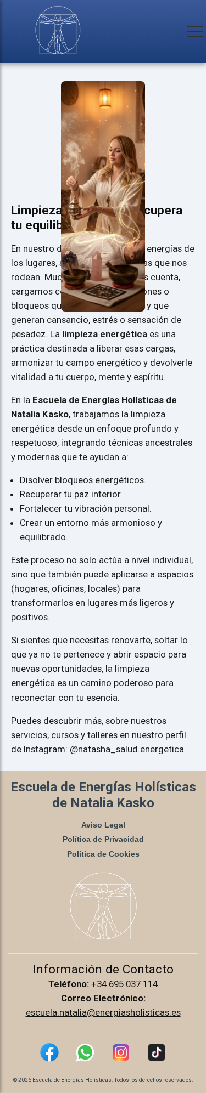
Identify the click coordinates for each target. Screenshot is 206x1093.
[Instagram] (121, 1054)
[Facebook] (49, 1054)
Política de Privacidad (103, 839)
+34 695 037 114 (124, 983)
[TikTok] (157, 1054)
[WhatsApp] (85, 1054)
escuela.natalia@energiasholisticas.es (103, 1012)
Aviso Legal (103, 824)
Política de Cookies (103, 854)
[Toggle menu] (195, 31)
